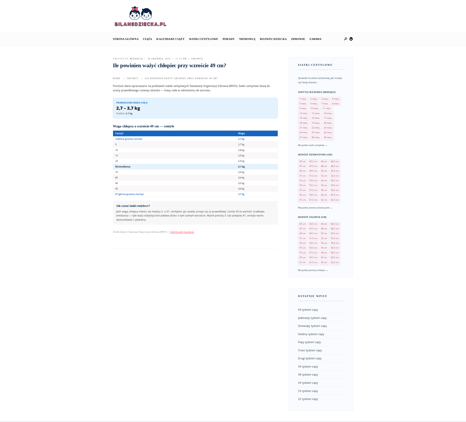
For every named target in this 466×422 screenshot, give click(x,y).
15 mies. (303, 118)
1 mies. (303, 98)
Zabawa (315, 39)
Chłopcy (197, 59)
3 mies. (325, 98)
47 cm (302, 166)
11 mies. (327, 108)
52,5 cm (335, 175)
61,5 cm (313, 199)
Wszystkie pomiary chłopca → (313, 270)
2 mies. (314, 98)
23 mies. (328, 127)
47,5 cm (313, 166)
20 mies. (328, 122)
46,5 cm (335, 161)
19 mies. (316, 122)
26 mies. (328, 132)
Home (116, 78)
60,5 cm (335, 194)
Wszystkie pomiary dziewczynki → (315, 207)
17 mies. (328, 118)
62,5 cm (335, 199)
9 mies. (303, 108)
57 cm (302, 190)
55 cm (302, 185)
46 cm (324, 161)
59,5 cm (313, 194)
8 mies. (335, 103)
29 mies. (328, 137)
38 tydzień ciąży (308, 374)
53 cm (302, 180)
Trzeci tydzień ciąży (310, 350)
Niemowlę (247, 39)
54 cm (324, 180)
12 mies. (303, 113)
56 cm (324, 185)
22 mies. (316, 127)
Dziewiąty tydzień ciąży (312, 326)
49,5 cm (313, 170)
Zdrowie (298, 39)
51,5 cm (313, 175)
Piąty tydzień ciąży (309, 342)
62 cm (324, 199)
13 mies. (316, 113)
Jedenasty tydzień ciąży (312, 318)
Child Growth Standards (182, 231)
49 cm (302, 170)
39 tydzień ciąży (308, 366)
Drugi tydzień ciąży (310, 358)
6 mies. (314, 103)
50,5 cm (335, 170)
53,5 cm (313, 180)
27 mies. (303, 137)
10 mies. (314, 108)
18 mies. (303, 122)
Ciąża (147, 39)
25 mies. (316, 132)
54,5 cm (335, 180)
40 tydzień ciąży (308, 309)
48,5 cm (335, 166)
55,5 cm (313, 185)
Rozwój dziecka (273, 39)
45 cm (302, 161)
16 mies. (316, 118)
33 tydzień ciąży (308, 391)
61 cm (302, 199)
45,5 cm (313, 161)
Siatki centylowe (203, 39)
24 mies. (303, 132)
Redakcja (136, 59)
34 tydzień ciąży (308, 382)
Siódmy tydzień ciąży (311, 334)
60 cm (324, 194)
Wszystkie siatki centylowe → (312, 145)
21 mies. (303, 127)
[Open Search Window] (346, 39)
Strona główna (126, 39)
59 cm (302, 194)
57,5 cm (313, 190)
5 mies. (303, 103)
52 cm (324, 175)
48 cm (324, 166)
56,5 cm (335, 185)
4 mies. (335, 98)
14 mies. (328, 113)
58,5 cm (335, 190)
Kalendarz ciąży (170, 39)
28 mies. (316, 137)
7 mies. (325, 103)
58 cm (324, 190)
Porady (229, 39)
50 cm (324, 170)
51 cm (302, 175)
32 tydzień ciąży (308, 399)
